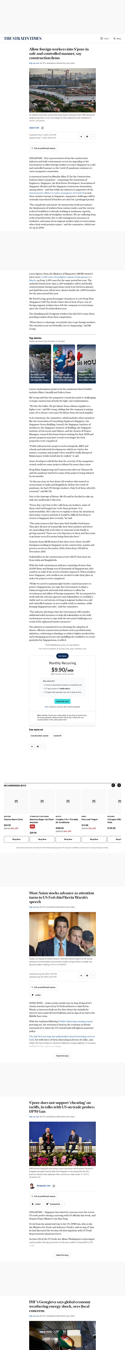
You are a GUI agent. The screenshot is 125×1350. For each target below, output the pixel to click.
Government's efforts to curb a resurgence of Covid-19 (56, 192)
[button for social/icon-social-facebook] (87, 136)
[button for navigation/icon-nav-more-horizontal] (93, 136)
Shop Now (16, 839)
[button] (104, 38)
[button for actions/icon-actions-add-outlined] (42, 128)
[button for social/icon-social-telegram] (81, 136)
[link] (22, 38)
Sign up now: (34, 63)
